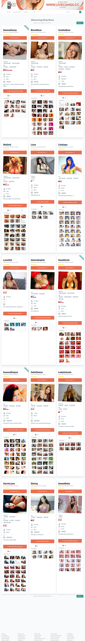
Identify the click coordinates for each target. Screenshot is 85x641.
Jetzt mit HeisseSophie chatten (43, 317)
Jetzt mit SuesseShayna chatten (15, 430)
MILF (65, 67)
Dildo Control (15, 63)
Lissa (33, 144)
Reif (66, 405)
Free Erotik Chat (5, 637)
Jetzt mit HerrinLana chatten (15, 546)
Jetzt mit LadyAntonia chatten (70, 433)
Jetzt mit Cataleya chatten (70, 202)
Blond (63, 83)
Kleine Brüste (6, 522)
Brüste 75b (20, 634)
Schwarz (9, 420)
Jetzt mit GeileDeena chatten (43, 430)
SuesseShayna (10, 372)
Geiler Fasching (5, 638)
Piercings (39, 67)
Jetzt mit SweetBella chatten (70, 541)
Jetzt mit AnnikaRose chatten (70, 93)
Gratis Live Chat (54, 638)
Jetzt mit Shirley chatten (43, 541)
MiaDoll (7, 144)
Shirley (34, 483)
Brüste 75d (37, 634)
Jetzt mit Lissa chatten (43, 202)
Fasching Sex (70, 635)
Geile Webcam (70, 637)
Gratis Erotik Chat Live (39, 638)
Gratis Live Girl (70, 638)
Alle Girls (8, 12)
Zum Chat (15, 38)
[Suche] (80, 12)
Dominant (71, 405)
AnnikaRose (64, 30)
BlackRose (36, 30)
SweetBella (64, 483)
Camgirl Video (37, 635)
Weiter (79, 23)
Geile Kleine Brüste (55, 637)
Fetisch (60, 405)
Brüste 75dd (54, 634)
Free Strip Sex (21, 637)
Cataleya (62, 144)
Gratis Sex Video (55, 640)
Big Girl (5, 520)
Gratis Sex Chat (38, 640)
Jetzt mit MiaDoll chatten (15, 205)
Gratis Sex (20, 640)
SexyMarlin (64, 260)
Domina (17, 520)
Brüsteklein (70, 634)
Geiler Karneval (21, 638)
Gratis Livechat (5, 640)
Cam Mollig (4, 635)
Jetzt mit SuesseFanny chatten (15, 91)
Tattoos (45, 67)
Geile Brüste (37, 637)
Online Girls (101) (16, 12)
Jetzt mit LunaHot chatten (15, 313)
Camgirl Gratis (21, 635)
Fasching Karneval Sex (56, 635)
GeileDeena (37, 372)
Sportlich (61, 69)
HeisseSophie (38, 260)
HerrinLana (9, 483)
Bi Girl (5, 67)
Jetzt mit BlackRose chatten (43, 91)
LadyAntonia (64, 372)
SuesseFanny (10, 30)
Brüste (3, 634)
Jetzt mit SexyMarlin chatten (71, 323)
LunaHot (7, 260)
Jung (32, 177)
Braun (8, 81)
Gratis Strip (70, 640)
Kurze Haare (61, 178)
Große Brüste (7, 63)
